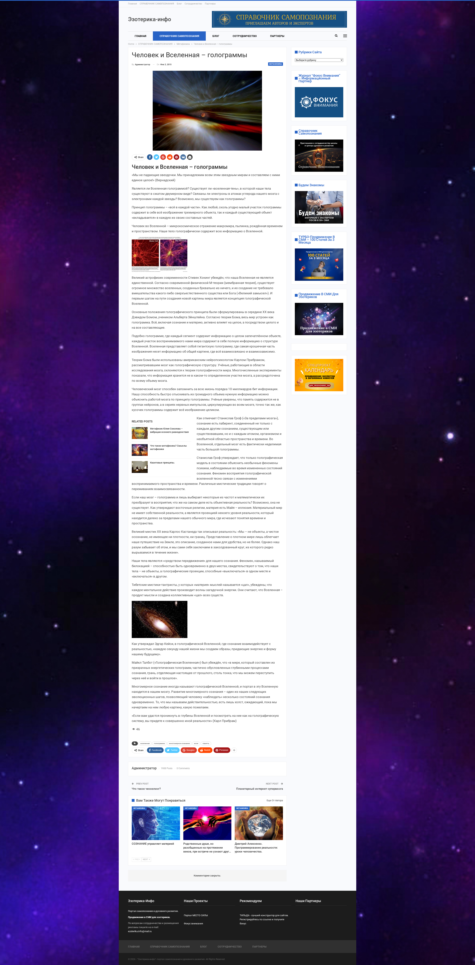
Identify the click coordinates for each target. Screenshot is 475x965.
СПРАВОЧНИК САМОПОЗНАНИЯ (157, 3)
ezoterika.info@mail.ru (140, 931)
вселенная (145, 743)
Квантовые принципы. (162, 462)
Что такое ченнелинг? (146, 788)
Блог (179, 3)
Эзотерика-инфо (149, 19)
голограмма (159, 743)
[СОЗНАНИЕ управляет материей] (156, 823)
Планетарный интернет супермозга (259, 788)
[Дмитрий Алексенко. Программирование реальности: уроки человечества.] (259, 823)
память (206, 743)
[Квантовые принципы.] (140, 467)
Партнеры (210, 3)
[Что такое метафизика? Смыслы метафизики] (140, 450)
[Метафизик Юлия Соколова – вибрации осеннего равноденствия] (140, 433)
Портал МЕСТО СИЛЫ (196, 915)
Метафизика (275, 64)
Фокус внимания (193, 923)
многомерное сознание (179, 743)
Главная (132, 3)
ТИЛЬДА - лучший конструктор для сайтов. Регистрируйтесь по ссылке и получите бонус (264, 919)
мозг (196, 743)
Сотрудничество (193, 3)
